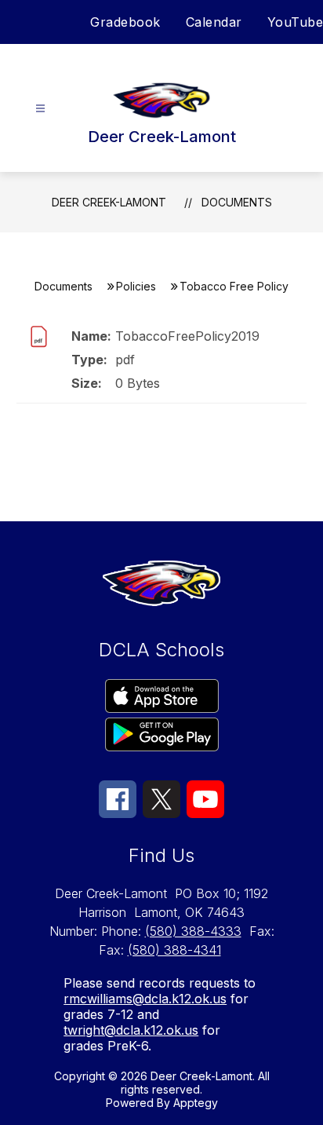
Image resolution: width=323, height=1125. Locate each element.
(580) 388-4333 (193, 931)
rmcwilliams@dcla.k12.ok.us (145, 998)
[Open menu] (40, 109)
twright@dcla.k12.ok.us (131, 1030)
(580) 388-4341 (174, 950)
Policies (136, 286)
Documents (236, 202)
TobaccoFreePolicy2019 (187, 336)
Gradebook (125, 22)
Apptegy (195, 1102)
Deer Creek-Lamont (109, 202)
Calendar (214, 22)
